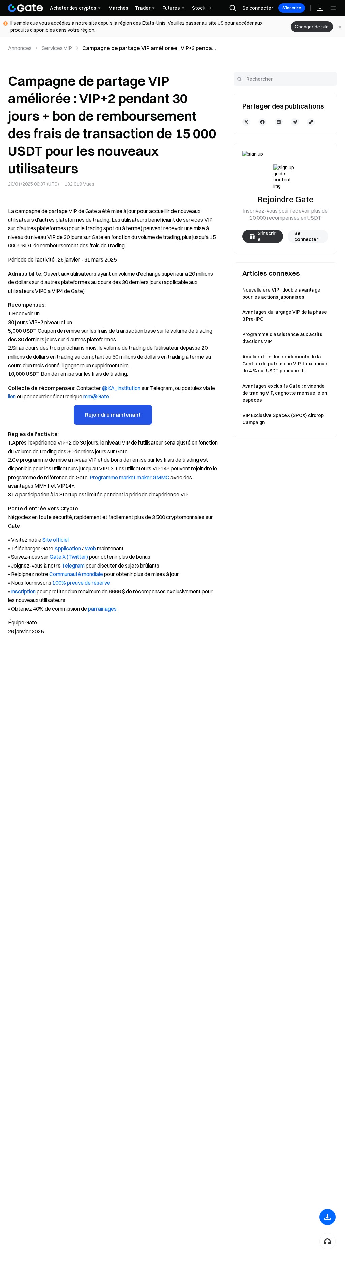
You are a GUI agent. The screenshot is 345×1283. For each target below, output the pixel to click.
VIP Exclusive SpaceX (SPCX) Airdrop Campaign (283, 418)
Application (67, 548)
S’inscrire (291, 7)
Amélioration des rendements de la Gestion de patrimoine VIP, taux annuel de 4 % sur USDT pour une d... (285, 364)
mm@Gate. (96, 396)
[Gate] (25, 8)
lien (12, 396)
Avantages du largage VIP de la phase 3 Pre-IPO (284, 315)
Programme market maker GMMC (129, 477)
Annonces (20, 47)
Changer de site (312, 26)
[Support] (327, 1241)
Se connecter (257, 8)
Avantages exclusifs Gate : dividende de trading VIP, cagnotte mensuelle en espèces (284, 393)
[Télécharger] (327, 1217)
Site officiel (55, 539)
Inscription (23, 591)
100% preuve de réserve (81, 582)
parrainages (102, 608)
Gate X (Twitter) (69, 556)
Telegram (73, 565)
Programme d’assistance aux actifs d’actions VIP (282, 337)
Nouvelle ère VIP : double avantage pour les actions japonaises (281, 293)
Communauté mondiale (76, 574)
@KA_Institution (121, 388)
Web (90, 548)
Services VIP (57, 47)
